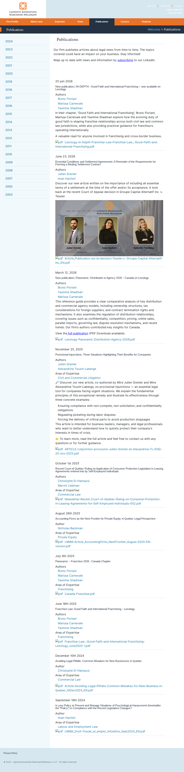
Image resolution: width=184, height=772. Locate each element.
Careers (125, 21)
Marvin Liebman (68, 485)
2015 (8, 114)
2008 (9, 170)
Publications (102, 21)
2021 (8, 65)
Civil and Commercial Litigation (79, 378)
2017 (8, 98)
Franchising (65, 589)
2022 (9, 57)
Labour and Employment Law (78, 726)
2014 (8, 122)
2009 (9, 162)
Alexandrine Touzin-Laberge (77, 369)
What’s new (36, 21)
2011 (8, 146)
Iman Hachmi (66, 178)
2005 (9, 186)
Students (146, 21)
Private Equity (67, 537)
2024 (9, 41)
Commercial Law (69, 494)
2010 (8, 154)
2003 (9, 194)
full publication (77, 333)
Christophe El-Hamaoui (73, 481)
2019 (8, 81)
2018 (8, 89)
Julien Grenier (67, 174)
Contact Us (165, 6)
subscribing (125, 60)
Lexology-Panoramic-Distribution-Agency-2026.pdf (100, 339)
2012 (8, 138)
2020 (9, 73)
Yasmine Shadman (70, 108)
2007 (8, 178)
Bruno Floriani (67, 99)
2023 (9, 49)
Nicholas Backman (70, 528)
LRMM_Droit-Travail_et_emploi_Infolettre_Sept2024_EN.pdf (105, 731)
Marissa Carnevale (70, 103)
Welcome (151, 6)
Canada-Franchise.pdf (80, 594)
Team (80, 21)
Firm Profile (12, 21)
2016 (8, 106)
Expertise (60, 21)
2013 (8, 130)
